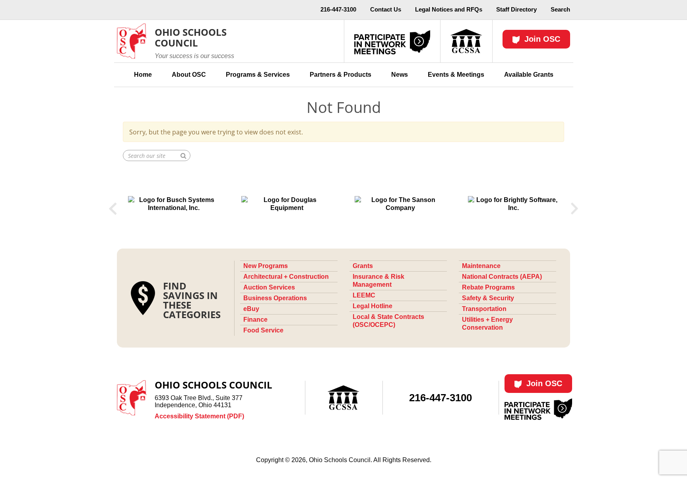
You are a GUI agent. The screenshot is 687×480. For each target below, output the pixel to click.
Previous (112, 208)
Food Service (263, 330)
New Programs (265, 265)
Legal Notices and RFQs (448, 9)
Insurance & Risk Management (378, 280)
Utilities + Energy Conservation (487, 323)
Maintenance (481, 265)
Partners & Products (340, 74)
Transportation (484, 308)
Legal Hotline (372, 306)
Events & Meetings (456, 74)
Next (574, 208)
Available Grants (528, 74)
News (399, 74)
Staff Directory (516, 9)
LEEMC (364, 295)
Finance (255, 319)
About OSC (189, 74)
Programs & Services (258, 74)
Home (143, 74)
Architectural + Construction (286, 276)
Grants (363, 265)
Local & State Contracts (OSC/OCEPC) (388, 320)
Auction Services (269, 287)
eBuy (251, 308)
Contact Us (385, 9)
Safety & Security (488, 298)
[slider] (343, 209)
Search (560, 9)
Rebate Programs (488, 287)
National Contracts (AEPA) (502, 276)
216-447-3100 (338, 9)
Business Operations (275, 298)
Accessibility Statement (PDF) (199, 416)
